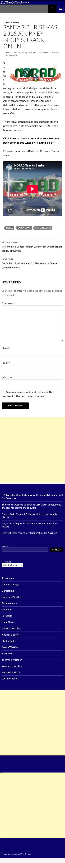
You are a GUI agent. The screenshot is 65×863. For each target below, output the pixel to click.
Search (5, 545)
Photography (9, 640)
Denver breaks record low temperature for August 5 (29, 532)
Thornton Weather (38, 52)
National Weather (11, 628)
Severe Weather (10, 647)
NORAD (9, 228)
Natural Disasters (11, 634)
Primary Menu (61, 9)
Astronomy (8, 578)
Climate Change (10, 584)
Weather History (11, 672)
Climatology (8, 590)
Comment (8, 303)
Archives (6, 561)
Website (7, 377)
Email (6, 362)
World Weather (10, 678)
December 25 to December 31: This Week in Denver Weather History (29, 263)
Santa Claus (24, 228)
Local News (13, 22)
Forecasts (7, 615)
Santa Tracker (43, 228)
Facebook (7, 609)
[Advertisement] (32, 449)
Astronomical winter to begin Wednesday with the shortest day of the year (32, 246)
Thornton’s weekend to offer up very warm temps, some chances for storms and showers (31, 506)
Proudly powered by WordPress (16, 854)
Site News (7, 653)
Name (6, 348)
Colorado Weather (12, 596)
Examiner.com (9, 603)
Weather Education (12, 665)
